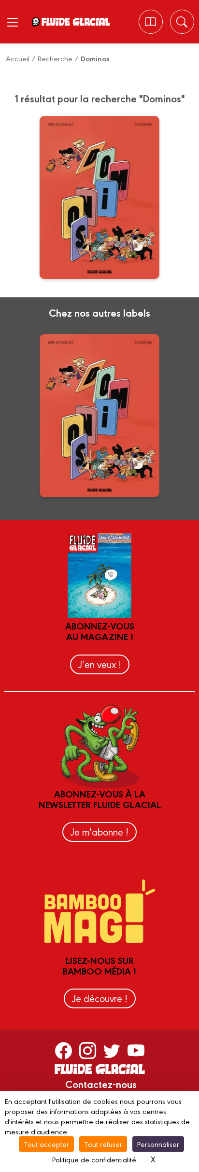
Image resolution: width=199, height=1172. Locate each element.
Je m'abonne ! (99, 831)
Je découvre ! (100, 998)
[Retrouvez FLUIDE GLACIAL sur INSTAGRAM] (87, 1050)
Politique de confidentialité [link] (94, 1159)
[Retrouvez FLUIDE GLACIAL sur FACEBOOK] (63, 1050)
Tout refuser (103, 1144)
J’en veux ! (99, 663)
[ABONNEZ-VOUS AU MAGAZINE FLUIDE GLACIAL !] (150, 21)
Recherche (55, 58)
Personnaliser (158, 1144)
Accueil (17, 58)
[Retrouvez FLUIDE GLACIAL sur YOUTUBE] (136, 1050)
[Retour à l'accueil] (75, 22)
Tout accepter (46, 1144)
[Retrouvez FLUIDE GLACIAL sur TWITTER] (111, 1050)
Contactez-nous (101, 1083)
